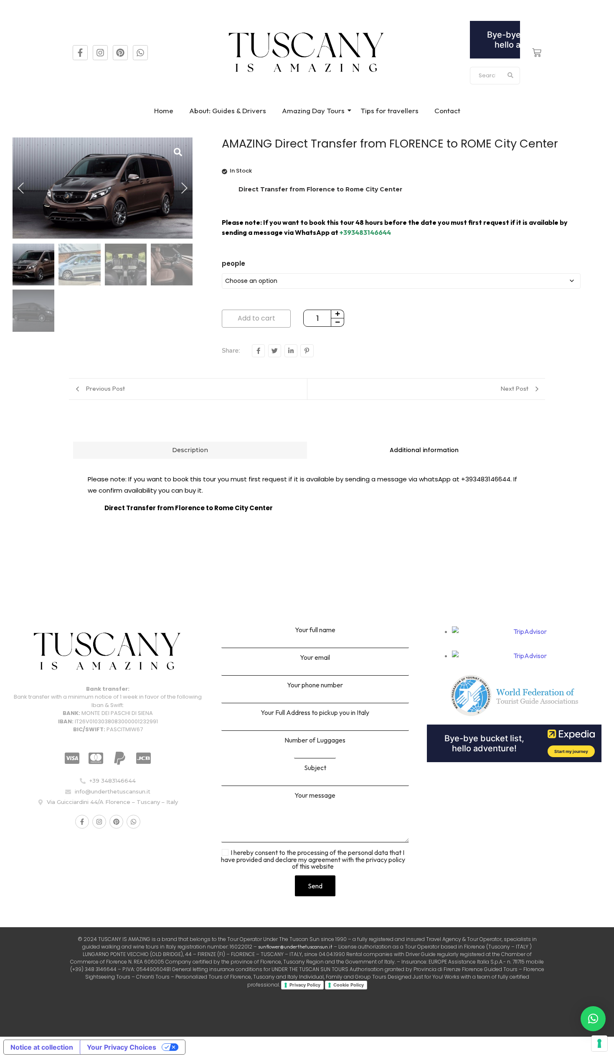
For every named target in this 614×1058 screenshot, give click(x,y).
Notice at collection (41, 1047)
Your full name (315, 630)
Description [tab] (190, 450)
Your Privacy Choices (121, 1047)
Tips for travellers (389, 110)
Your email (315, 657)
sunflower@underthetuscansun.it (295, 947)
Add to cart (256, 318)
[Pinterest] (120, 52)
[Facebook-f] (80, 52)
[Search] (510, 75)
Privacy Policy (304, 985)
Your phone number (315, 685)
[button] (593, 1018)
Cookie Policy (348, 985)
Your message (314, 795)
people (233, 263)
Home (163, 110)
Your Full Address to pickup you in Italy (315, 713)
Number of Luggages (314, 740)
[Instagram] (100, 52)
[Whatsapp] (140, 52)
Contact (447, 110)
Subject (315, 768)
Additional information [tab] (424, 450)
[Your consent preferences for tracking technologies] (599, 1043)
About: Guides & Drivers (227, 110)
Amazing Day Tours (313, 110)
